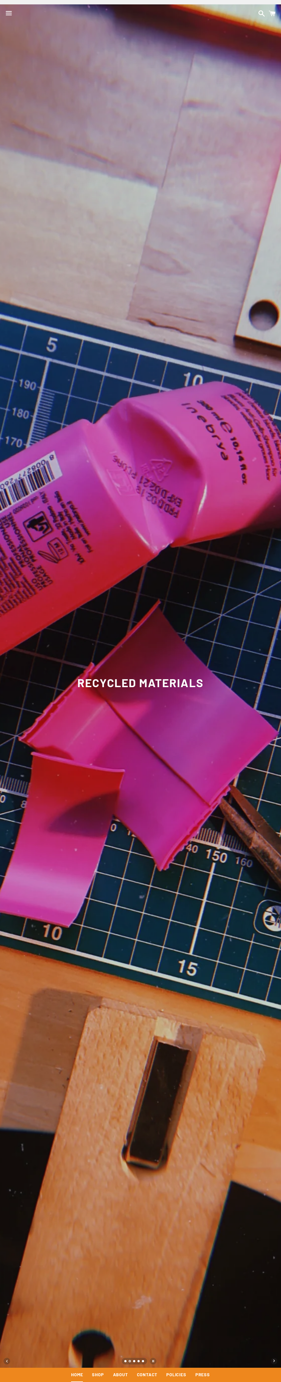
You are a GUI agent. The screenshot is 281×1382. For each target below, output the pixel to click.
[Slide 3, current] (134, 1361)
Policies (176, 1374)
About (120, 1374)
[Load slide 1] (125, 1361)
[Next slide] (274, 1361)
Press (202, 1374)
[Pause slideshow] (153, 1361)
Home (77, 1374)
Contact (147, 1374)
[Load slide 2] (130, 1361)
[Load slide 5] (143, 1361)
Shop (98, 1374)
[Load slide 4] (138, 1361)
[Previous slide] (7, 1361)
